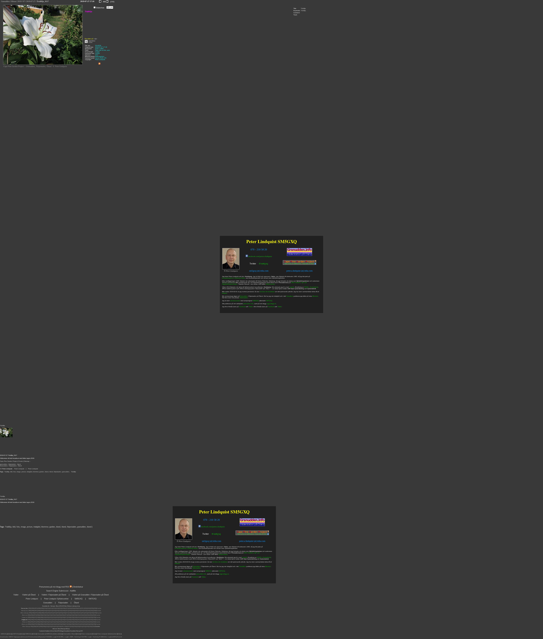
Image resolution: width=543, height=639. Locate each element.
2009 (42, 608)
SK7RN (84, 637)
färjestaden (12, 464)
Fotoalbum (242, 566)
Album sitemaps (24, 613)
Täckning (77, 637)
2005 (29, 608)
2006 (32, 608)
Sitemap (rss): (24, 610)
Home (52, 631)
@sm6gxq (216, 533)
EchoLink (25, 637)
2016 (63, 608)
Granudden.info (45, 606)
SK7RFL (61, 637)
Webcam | (69, 606)
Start (59, 628)
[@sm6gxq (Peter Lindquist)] (256, 264)
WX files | (64, 606)
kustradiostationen (181, 548)
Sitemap (26, 461)
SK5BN (49, 637)
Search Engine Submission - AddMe (61, 591)
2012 (51, 608)
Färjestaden (13, 466)
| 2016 (65, 626)
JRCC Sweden (248, 553)
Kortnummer (33, 637)
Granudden (3, 466)
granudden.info (201, 574)
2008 (39, 608)
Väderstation (196, 568)
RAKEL (259, 557)
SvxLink (119, 637)
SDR (114, 637)
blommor (35, 471)
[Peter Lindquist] (183, 539)
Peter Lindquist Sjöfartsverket (56, 599)
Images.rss (24, 617)
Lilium (90, 42)
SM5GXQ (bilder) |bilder (54, 634)
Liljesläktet (92, 41)
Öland (20, 466)
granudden (3, 464)
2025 (92, 608)
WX (61, 606)
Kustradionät (267, 557)
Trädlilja (303, 8)
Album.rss (24, 615)
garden (41, 471)
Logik (55, 637)
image (19, 471)
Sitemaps (52, 606)
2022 (82, 608)
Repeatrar (42, 637)
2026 (95, 608)
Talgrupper (17, 637)
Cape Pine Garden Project (8, 461)
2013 (54, 608)
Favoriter (99, 608)
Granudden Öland (69, 634)
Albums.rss (24, 624)
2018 (70, 608)
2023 (85, 608)
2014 (57, 608)
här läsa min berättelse (220, 562)
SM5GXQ (240, 511)
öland (19, 464)
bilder (9, 634)
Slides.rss (24, 622)
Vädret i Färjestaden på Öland (54, 595)
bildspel (177, 563)
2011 (48, 608)
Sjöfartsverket (223, 554)
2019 (73, 608)
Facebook (195, 577)
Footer (21, 461)
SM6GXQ (28, 634)
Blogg (61, 631)
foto (14, 471)
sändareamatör (188, 571)
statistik (244, 557)
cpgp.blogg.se (224, 574)
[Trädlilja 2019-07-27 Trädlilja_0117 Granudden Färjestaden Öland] (43, 64)
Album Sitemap (26, 626)
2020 (76, 608)
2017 (66, 608)
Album (57, 606)
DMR (10, 637)
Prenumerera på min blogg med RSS (54, 587)
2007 (36, 608)
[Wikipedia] (86, 42)
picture (23, 471)
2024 (89, 608)
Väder (15, 595)
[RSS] (99, 63)
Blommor (268, 566)
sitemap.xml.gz (76, 606)
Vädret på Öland (28, 595)
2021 (79, 608)
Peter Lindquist (19, 469)
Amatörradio (4, 637)
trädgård (29, 471)
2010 (45, 608)
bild (11, 471)
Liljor (95, 39)
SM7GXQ (222, 571)
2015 (60, 608)
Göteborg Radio (192, 548)
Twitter (205, 534)
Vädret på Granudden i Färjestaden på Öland (90, 595)
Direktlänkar (78, 587)
